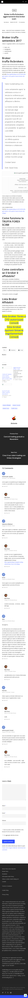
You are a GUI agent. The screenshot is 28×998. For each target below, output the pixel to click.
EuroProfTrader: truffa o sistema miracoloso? (6, 392)
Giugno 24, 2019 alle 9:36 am (10, 756)
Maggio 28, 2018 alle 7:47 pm (8, 525)
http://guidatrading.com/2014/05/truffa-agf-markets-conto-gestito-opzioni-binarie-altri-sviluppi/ (14, 76)
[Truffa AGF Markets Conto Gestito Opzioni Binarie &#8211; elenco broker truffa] (7, 369)
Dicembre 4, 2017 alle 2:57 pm (11, 499)
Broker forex (5, 871)
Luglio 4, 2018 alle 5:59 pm (10, 671)
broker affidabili (7, 405)
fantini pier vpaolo (7, 476)
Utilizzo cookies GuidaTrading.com (10, 879)
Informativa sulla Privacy (8, 876)
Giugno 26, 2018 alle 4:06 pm (8, 621)
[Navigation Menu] (26, 2)
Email (4, 813)
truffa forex (14, 408)
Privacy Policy (5, 894)
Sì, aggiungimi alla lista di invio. (11, 835)
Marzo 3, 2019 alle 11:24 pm (8, 692)
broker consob (16, 405)
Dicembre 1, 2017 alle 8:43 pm (8, 478)
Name (4, 805)
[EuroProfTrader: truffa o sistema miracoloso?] (7, 386)
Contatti (4, 881)
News (14, 10)
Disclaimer (4, 874)
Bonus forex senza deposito (9, 869)
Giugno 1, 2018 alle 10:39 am (10, 550)
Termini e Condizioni (7, 886)
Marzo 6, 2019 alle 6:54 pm (10, 713)
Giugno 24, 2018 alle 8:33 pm (10, 600)
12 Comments (22, 22)
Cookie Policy (5, 890)
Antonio (7, 22)
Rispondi (5, 486)
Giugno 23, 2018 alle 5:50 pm (8, 579)
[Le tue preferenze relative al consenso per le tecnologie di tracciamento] (25, 995)
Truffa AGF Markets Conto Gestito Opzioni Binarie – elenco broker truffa (7, 376)
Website (4, 820)
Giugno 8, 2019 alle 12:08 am (8, 732)
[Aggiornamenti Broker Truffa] (18, 373)
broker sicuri (6, 408)
